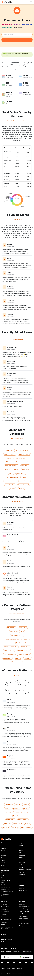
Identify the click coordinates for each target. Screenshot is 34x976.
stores (17, 24)
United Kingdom (25, 827)
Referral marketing (23, 654)
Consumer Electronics (11, 469)
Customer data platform (12, 639)
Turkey (14, 827)
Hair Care (8, 462)
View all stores (16, 219)
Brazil (16, 804)
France (25, 808)
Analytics (12, 631)
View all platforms (16, 675)
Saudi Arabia (16, 823)
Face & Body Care (21, 458)
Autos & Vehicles (9, 454)
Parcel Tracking (8, 650)
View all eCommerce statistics (16, 121)
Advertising (22, 627)
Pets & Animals (9, 484)
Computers (24, 465)
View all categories (16, 438)
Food (10, 473)
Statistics (7, 24)
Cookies (19, 968)
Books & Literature (21, 462)
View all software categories (16, 614)
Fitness (9, 458)
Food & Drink (19, 473)
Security (14, 968)
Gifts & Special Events (12, 477)
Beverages (25, 469)
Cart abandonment (16, 635)
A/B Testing (10, 627)
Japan (6, 816)
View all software (16, 501)
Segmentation (16, 662)
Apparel (8, 450)
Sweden (4, 827)
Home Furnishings (9, 481)
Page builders (25, 646)
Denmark (15, 808)
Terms (8, 968)
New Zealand (22, 819)
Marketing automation (10, 646)
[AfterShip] (7, 2)
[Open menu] (31, 2)
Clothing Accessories (21, 450)
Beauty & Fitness (23, 454)
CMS (21, 631)
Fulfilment (8, 643)
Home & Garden (23, 481)
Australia (7, 804)
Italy (25, 812)
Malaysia (15, 816)
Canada (25, 804)
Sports (12, 488)
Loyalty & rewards (21, 643)
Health (24, 477)
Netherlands (9, 819)
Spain (26, 823)
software (27, 24)
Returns (17, 658)
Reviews (26, 658)
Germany (8, 812)
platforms (7, 27)
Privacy (3, 968)
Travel (20, 488)
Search (17, 40)
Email (25, 639)
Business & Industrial (10, 465)
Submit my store (18, 339)
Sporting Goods (22, 484)
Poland (6, 823)
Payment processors (23, 650)
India (17, 812)
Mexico (25, 816)
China (6, 808)
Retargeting (6, 658)
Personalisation (8, 654)
